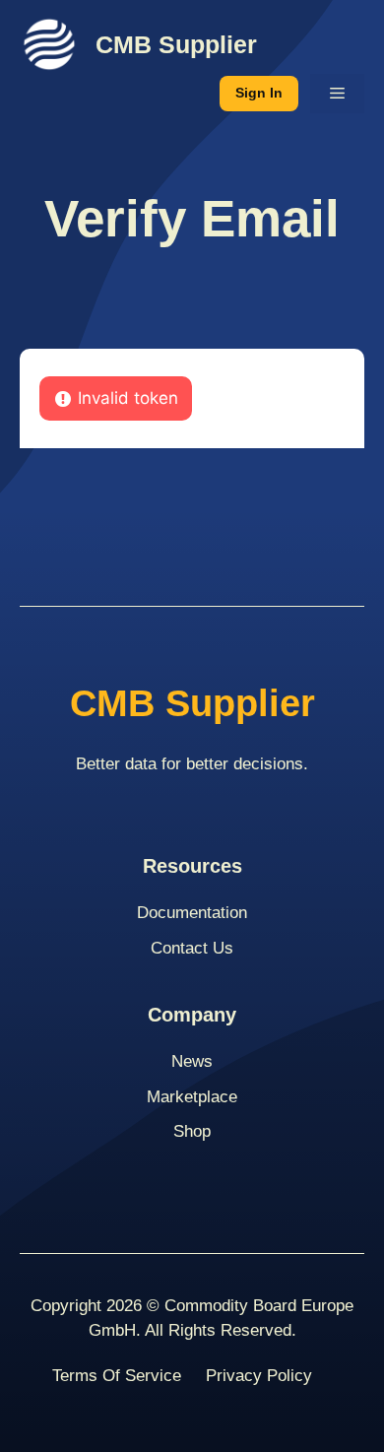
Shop (192, 1131)
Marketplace (192, 1097)
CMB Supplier (176, 44)
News (192, 1061)
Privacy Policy (259, 1375)
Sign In (259, 92)
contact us (192, 948)
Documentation (192, 912)
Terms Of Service (116, 1375)
